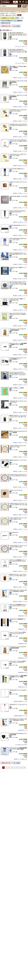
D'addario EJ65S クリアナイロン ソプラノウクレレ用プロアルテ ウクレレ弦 (18, 504)
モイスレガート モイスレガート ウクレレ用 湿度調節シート (17, 358)
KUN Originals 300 (13, 532)
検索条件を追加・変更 (6, 762)
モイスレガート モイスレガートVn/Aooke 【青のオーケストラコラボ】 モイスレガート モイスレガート (17, 373)
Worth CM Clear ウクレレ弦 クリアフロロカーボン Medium (17, 155)
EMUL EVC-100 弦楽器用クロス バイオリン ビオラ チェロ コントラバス (17, 560)
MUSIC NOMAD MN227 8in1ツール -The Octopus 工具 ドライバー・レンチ (18, 253)
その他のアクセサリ (5, 23)
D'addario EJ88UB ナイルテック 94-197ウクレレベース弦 (17, 446)
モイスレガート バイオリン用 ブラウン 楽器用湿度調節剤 (17, 329)
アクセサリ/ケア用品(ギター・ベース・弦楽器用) (15, 11)
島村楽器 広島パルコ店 (22, 615)
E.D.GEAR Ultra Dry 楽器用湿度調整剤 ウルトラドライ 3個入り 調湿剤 (18, 748)
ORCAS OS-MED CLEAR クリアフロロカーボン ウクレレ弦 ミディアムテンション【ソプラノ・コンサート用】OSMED (18, 283)
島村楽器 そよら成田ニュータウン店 (20, 77)
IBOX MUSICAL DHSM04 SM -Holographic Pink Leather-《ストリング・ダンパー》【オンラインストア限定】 (18, 51)
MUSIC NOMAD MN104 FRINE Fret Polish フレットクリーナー (17, 211)
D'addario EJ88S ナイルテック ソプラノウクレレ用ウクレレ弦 (18, 518)
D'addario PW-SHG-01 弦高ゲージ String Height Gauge (17, 299)
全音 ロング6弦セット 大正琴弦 (16, 388)
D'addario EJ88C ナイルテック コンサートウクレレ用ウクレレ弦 (18, 546)
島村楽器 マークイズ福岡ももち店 (20, 759)
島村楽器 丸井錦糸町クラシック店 (20, 701)
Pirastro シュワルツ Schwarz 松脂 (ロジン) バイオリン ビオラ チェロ (17, 633)
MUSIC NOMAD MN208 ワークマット (18, 225)
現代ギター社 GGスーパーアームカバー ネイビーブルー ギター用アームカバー (17, 417)
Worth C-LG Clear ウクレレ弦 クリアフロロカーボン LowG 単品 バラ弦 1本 (18, 140)
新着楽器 (24, 7)
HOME (1, 11)
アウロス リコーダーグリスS (15, 490)
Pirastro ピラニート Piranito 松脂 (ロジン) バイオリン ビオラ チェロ (17, 662)
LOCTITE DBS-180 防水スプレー (17, 168)
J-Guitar (5, 2)
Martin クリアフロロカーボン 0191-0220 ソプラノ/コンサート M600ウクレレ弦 (17, 314)
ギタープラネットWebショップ (21, 46)
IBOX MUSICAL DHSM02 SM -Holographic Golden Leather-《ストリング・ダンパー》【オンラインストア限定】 (18, 34)
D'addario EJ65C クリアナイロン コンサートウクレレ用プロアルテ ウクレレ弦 (18, 476)
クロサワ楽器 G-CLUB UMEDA (21, 744)
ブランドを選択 (16, 762)
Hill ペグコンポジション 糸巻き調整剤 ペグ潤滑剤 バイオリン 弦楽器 (18, 344)
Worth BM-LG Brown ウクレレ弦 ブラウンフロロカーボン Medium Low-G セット (18, 125)
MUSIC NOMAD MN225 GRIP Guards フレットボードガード (17, 239)
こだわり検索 (24, 5)
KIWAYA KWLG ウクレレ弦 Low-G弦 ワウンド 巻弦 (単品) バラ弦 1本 (18, 591)
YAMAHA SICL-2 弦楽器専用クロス (17, 619)
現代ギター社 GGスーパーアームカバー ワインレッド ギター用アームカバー (17, 576)
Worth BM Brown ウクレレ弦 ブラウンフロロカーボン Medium (18, 110)
